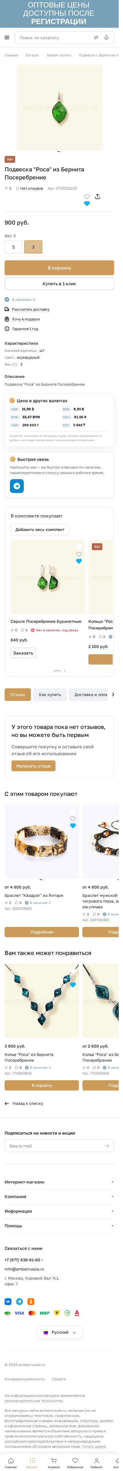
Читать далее (94, 1446)
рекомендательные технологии (34, 1400)
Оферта (59, 1379)
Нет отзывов (31, 188)
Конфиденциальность (25, 1379)
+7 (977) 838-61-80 (22, 1259)
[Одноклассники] (30, 1301)
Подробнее (42, 931)
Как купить (50, 694)
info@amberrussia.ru (24, 1268)
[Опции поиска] (95, 37)
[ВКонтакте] (8, 1301)
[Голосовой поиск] (107, 37)
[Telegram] (19, 1301)
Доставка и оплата (93, 694)
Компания (15, 1196)
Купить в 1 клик (59, 283)
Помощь (13, 1225)
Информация (18, 1211)
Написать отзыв (33, 765)
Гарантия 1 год (25, 328)
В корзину (59, 268)
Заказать (23, 652)
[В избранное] (87, 196)
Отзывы (17, 694)
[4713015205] (59, 107)
